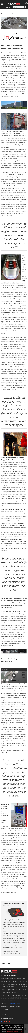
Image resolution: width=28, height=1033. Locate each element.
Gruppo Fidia (22, 1013)
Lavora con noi (18, 1014)
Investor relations (14, 1013)
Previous (3, 24)
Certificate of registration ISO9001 (11, 1006)
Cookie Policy (11, 1001)
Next (24, 24)
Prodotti (7, 1013)
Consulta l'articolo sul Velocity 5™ (12, 951)
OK (21, 1032)
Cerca (25, 7)
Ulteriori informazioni (12, 1032)
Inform (2, 1014)
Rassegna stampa (9, 1014)
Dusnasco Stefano (14, 953)
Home (2, 1013)
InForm (18, 13)
